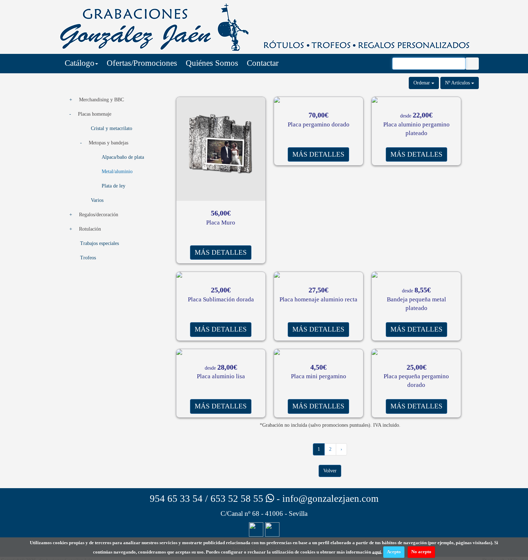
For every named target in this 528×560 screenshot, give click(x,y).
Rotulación (90, 229)
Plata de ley (113, 186)
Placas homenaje (94, 114)
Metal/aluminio (117, 171)
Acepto (394, 551)
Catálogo (79, 63)
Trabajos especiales (99, 243)
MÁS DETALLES (221, 252)
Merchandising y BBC (101, 99)
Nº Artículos (458, 82)
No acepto (421, 551)
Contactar (263, 63)
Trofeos (88, 257)
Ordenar (422, 82)
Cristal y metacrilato (111, 128)
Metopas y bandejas (108, 142)
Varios (97, 200)
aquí (376, 551)
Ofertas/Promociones (142, 63)
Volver (330, 470)
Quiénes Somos (212, 63)
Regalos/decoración (98, 214)
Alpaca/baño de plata (123, 157)
